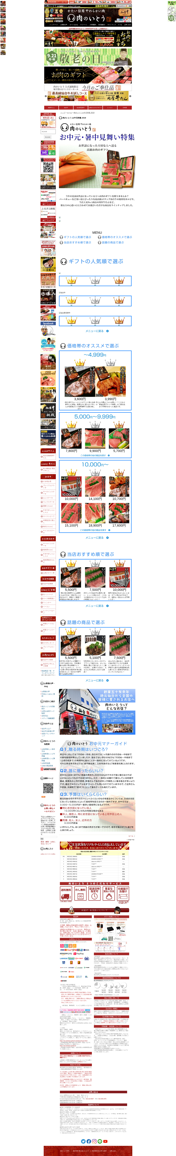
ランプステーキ (48, 502)
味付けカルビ (48, 526)
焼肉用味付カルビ (48, 561)
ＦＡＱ (120, 25)
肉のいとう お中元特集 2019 (84, 113)
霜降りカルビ (48, 506)
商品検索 (47, 137)
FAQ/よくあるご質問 (48, 695)
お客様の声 (63, 25)
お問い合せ (127, 25)
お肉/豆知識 (46, 763)
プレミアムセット (48, 648)
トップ (62, 113)
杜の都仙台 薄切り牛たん (49, 469)
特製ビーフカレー (48, 625)
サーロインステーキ (48, 493)
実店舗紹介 (101, 25)
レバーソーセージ (48, 612)
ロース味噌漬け (48, 598)
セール (69, 113)
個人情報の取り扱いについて (81, 1151)
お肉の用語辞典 (47, 766)
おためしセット (48, 643)
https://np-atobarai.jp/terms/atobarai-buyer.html (73, 1041)
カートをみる (74, 25)
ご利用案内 (92, 25)
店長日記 (45, 716)
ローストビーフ (48, 516)
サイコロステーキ (48, 532)
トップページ (54, 25)
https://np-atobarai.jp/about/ (68, 1046)
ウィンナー (47, 602)
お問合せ (80, 1061)
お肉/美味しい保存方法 (48, 750)
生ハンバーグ (48, 594)
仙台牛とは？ (46, 728)
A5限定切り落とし (49, 521)
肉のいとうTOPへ (65, 1151)
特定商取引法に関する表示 (99, 1151)
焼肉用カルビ (48, 550)
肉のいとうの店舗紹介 (48, 707)
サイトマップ (111, 25)
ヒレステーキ (48, 498)
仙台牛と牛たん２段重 (48, 665)
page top (131, 839)
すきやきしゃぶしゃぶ (48, 511)
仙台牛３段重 (48, 660)
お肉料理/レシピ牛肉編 (48, 755)
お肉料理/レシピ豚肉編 (48, 759)
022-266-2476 (102, 1099)
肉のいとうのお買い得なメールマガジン (49, 808)
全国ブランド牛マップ (48, 735)
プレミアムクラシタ (48, 486)
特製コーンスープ (48, 631)
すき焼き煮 (47, 481)
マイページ (83, 25)
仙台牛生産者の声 (48, 731)
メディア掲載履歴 (48, 718)
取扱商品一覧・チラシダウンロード (48, 672)
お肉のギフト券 (48, 573)
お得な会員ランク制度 (48, 712)
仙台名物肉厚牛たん (48, 457)
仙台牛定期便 (48, 584)
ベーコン (46, 606)
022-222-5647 (90, 1099)
